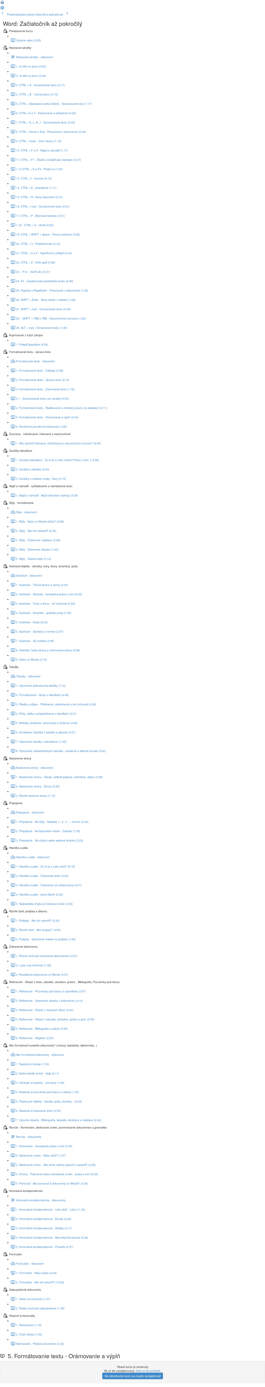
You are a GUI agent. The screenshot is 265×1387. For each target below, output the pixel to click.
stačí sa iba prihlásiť (148, 1371)
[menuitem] (2, 9)
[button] (2, 3)
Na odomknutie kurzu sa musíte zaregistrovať (132, 1376)
